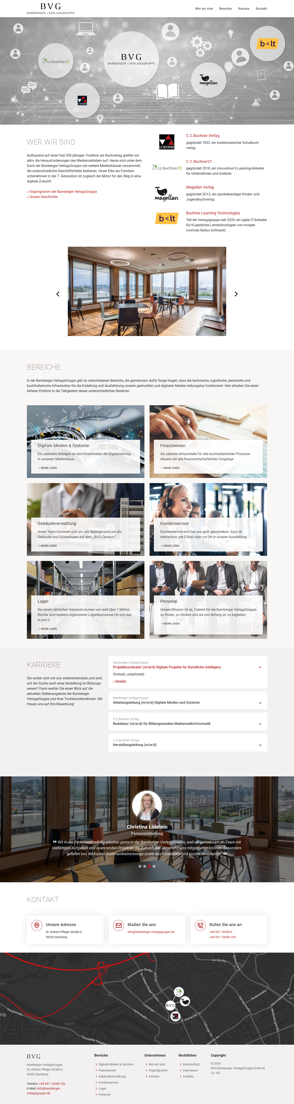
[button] (139, 866)
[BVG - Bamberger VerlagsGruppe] (50, 8)
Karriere (243, 9)
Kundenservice (174, 523)
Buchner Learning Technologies (213, 213)
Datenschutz (191, 1064)
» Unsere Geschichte (42, 197)
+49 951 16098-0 (220, 932)
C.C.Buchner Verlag (203, 135)
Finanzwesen (173, 445)
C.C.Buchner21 (199, 161)
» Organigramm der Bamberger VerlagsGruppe (62, 192)
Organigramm (158, 1070)
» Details (119, 681)
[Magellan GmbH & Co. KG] (208, 80)
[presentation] (58, 294)
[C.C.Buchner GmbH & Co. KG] (82, 100)
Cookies (188, 1076)
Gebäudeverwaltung (57, 523)
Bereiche (225, 9)
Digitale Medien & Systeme (63, 445)
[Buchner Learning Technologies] (267, 43)
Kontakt (261, 9)
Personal (168, 601)
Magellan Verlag (200, 187)
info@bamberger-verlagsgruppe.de (151, 932)
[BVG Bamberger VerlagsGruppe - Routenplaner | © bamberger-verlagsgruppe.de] (147, 998)
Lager (43, 601)
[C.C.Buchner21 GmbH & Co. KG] (56, 61)
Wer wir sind (204, 9)
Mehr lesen (48, 468)
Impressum (190, 1070)
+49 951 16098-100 (222, 937)
